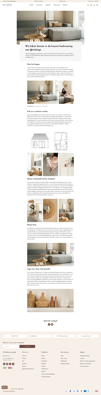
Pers (23, 361)
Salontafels (44, 361)
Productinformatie (45, 376)
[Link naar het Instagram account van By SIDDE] (10, 364)
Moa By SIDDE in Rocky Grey (41, 106)
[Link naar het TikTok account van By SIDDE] (4, 364)
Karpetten (43, 363)
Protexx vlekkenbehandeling (48, 374)
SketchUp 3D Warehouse (28, 368)
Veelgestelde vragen (84, 355)
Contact (24, 358)
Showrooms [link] (91, 1)
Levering (82, 358)
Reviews (24, 366)
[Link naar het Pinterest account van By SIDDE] (7, 364)
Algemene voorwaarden (85, 363)
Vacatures (24, 363)
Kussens (43, 366)
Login (62, 355)
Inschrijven (27, 346)
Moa (49, 184)
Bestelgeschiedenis (65, 363)
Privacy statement (84, 366)
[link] (7, 5)
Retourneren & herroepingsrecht (87, 361)
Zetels (31, 5)
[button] (31, 5)
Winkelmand (64, 361)
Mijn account (64, 358)
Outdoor (65, 5)
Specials (43, 371)
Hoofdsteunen (44, 368)
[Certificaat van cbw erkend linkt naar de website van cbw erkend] (5, 368)
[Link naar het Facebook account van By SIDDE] (13, 364)
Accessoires (39, 5)
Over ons (24, 355)
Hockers (43, 358)
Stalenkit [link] (96, 1)
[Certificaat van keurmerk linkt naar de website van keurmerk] (10, 368)
